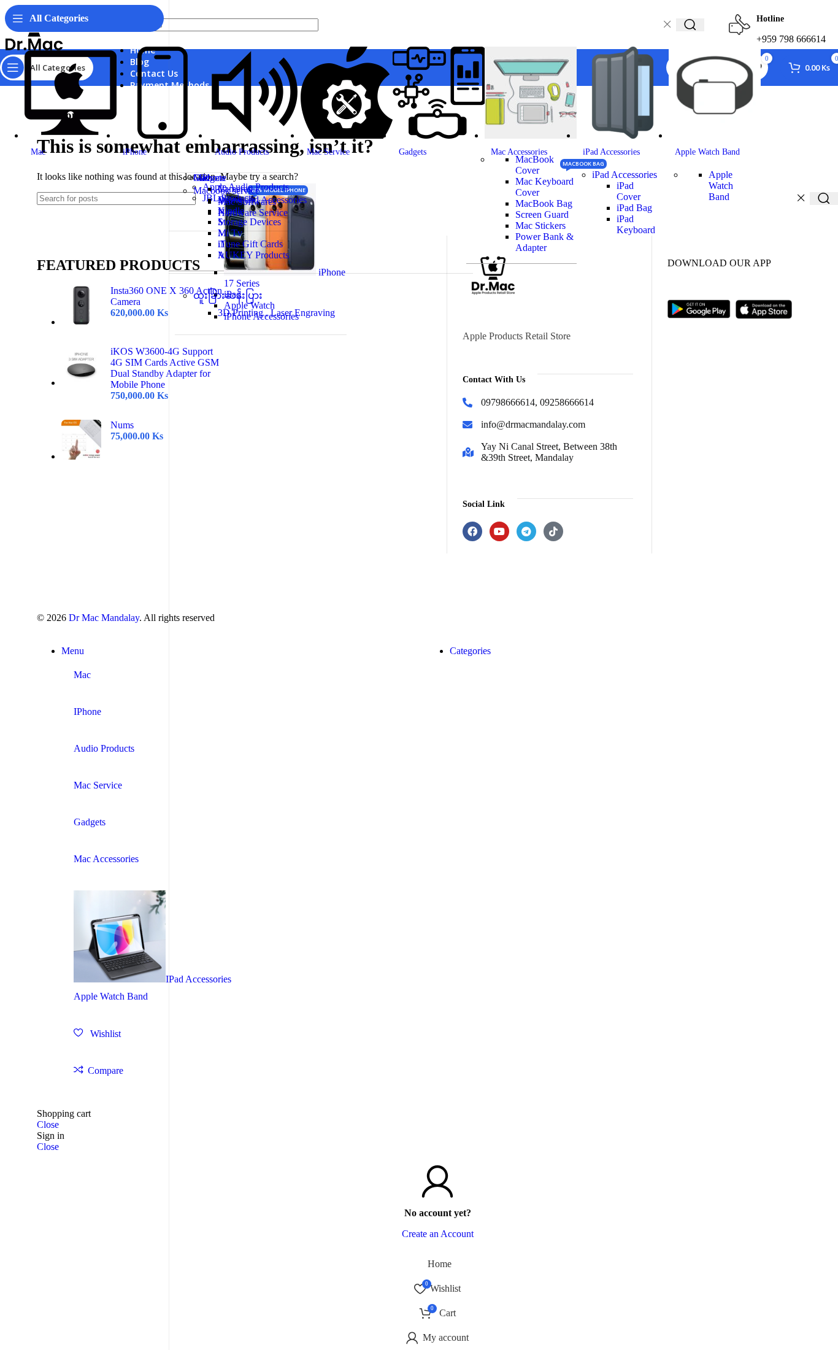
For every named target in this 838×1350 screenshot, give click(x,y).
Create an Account (438, 1233)
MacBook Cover (534, 165)
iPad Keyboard (636, 224)
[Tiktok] (553, 531)
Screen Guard (542, 214)
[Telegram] (526, 531)
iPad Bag (634, 207)
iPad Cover (628, 191)
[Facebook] (472, 531)
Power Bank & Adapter (544, 242)
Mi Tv (230, 233)
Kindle (231, 211)
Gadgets (209, 177)
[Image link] (701, 327)
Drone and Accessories (262, 200)
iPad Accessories (624, 174)
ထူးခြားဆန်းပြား (228, 295)
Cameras (235, 188)
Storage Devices (249, 222)
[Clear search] (800, 198)
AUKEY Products (253, 255)
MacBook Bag (543, 203)
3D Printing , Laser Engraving (276, 312)
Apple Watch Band (721, 185)
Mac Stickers (540, 225)
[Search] (824, 198)
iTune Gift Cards (250, 244)
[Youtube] (499, 531)
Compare (105, 1070)
